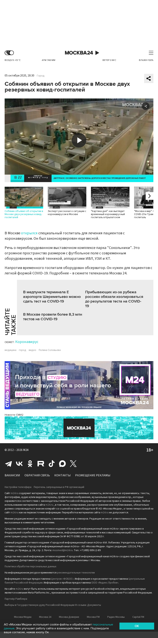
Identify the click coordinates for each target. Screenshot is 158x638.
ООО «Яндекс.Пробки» (104, 583)
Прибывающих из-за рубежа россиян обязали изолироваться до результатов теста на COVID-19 (114, 299)
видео (32, 350)
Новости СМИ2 (14, 414)
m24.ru (14, 493)
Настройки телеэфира (18, 487)
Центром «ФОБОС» (62, 579)
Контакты (62, 475)
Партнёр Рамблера (16, 599)
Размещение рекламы (92, 475)
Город (41, 76)
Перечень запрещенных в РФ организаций (59, 487)
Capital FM (138, 617)
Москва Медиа (22, 617)
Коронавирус (26, 342)
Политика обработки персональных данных (30, 566)
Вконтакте (19, 463)
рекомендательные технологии (76, 573)
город (22, 350)
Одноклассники (30, 463)
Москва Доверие (69, 617)
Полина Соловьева (50, 350)
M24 (26, 450)
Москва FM (93, 617)
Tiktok (51, 463)
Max (62, 463)
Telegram (8, 463)
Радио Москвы (116, 617)
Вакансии (12, 475)
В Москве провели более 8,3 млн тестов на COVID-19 (52, 316)
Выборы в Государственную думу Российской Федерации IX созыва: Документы (53, 605)
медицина (10, 350)
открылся (29, 233)
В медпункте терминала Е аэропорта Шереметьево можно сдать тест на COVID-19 (52, 297)
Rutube (41, 463)
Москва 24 (79, 53)
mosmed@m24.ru (62, 550)
